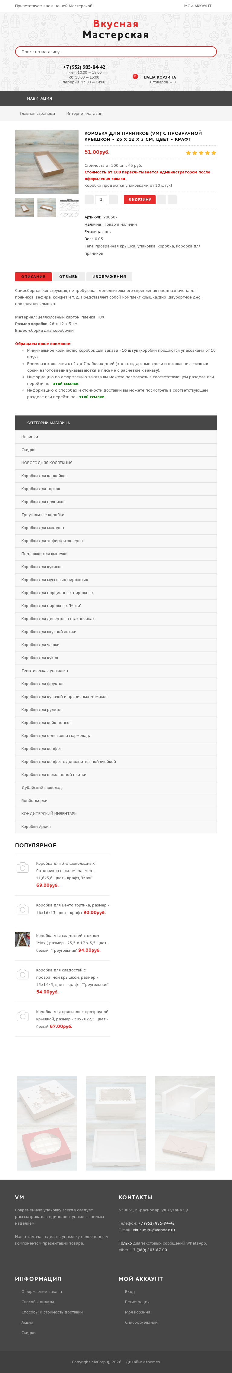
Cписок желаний (141, 1322)
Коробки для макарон (42, 527)
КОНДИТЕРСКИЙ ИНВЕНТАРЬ (49, 813)
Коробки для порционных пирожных (57, 592)
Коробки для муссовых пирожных (54, 579)
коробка (166, 246)
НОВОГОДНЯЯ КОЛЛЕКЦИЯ (46, 462)
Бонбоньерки (34, 800)
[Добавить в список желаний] (161, 199)
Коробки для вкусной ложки (48, 631)
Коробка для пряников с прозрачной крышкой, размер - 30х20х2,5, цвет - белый (72, 1019)
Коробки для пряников (43, 501)
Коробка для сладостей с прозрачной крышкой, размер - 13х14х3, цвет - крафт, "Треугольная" (72, 977)
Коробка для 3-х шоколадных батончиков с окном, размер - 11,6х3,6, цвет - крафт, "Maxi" (65, 870)
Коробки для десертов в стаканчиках (58, 618)
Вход (130, 1291)
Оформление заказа (41, 1291)
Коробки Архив (36, 826)
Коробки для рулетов (42, 709)
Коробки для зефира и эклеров (52, 540)
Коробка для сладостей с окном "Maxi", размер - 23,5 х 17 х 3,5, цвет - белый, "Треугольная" (72, 943)
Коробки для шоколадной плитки (53, 774)
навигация (39, 98)
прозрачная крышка (115, 246)
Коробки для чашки (40, 644)
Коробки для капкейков (44, 475)
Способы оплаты (37, 1301)
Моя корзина (137, 1312)
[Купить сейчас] (172, 199)
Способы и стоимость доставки (52, 1312)
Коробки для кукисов (42, 566)
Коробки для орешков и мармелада (56, 735)
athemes (151, 1362)
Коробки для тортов (40, 488)
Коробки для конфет (41, 748)
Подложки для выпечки (44, 553)
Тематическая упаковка (44, 670)
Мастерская (116, 29)
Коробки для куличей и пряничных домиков (64, 696)
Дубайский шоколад (41, 787)
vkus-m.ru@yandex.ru (154, 1229)
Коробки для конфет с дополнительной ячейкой (68, 761)
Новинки (29, 436)
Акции (27, 1322)
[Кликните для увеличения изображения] (47, 162)
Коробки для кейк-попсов (46, 722)
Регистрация (137, 1301)
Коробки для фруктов (42, 683)
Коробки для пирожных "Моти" (51, 605)
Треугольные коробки (42, 514)
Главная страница (37, 113)
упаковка (146, 246)
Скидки (28, 449)
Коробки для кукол (39, 657)
